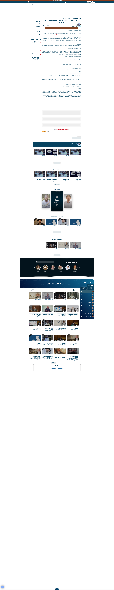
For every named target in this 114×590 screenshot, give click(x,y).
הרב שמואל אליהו (43, 228)
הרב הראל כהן (51, 303)
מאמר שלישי (76, 299)
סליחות (68, 225)
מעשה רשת (55, 155)
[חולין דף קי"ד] (35, 325)
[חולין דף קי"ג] (60, 340)
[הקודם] (40, 201)
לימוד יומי (92, 4)
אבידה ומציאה (43, 155)
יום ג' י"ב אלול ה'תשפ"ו (87, 4)
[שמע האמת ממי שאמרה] (63, 247)
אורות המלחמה (76, 312)
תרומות (49, 1)
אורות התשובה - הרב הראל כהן (77, 248)
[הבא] (74, 201)
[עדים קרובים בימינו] (75, 154)
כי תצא (40, 312)
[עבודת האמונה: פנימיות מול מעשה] (47, 312)
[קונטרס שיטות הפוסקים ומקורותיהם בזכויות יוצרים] (35, 54)
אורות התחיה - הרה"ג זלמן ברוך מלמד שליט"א (61, 355)
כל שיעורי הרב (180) (57, 162)
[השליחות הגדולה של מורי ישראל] (47, 354)
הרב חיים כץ (64, 303)
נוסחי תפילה (79, 225)
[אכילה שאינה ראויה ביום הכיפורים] (51, 248)
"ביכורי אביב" (48, 144)
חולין (65, 312)
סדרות (83, 285)
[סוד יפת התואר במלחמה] (35, 354)
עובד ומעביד (67, 155)
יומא (56, 248)
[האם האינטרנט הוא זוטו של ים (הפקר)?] (51, 155)
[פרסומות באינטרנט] (35, 46)
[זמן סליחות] (63, 224)
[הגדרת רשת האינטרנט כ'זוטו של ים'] (35, 50)
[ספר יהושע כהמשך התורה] (35, 299)
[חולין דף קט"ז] (60, 311)
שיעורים (90, 285)
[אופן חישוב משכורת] (63, 154)
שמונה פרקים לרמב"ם (66, 248)
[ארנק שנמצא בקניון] (39, 154)
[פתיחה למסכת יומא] (47, 341)
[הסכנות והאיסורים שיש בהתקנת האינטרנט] (35, 59)
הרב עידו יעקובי (39, 303)
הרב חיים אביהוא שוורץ (75, 303)
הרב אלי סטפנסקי (63, 315)
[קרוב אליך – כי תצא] (35, 341)
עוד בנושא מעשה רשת (36, 39)
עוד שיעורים (53, 362)
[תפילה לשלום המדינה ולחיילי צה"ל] (75, 225)
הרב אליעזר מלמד (66, 228)
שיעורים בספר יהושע (38, 299)
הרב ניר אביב (37, 42)
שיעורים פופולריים (57, 217)
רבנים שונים (39, 345)
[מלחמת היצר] (73, 341)
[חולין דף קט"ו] (73, 325)
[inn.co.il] (28, 1)
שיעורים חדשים (57, 240)
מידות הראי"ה (51, 312)
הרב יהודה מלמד (64, 331)
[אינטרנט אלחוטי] (35, 42)
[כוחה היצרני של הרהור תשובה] (75, 247)
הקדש (25, 4)
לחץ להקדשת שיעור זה (61, 27)
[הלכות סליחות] (39, 224)
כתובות (80, 155)
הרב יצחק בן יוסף (76, 360)
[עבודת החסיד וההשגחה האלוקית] (73, 299)
